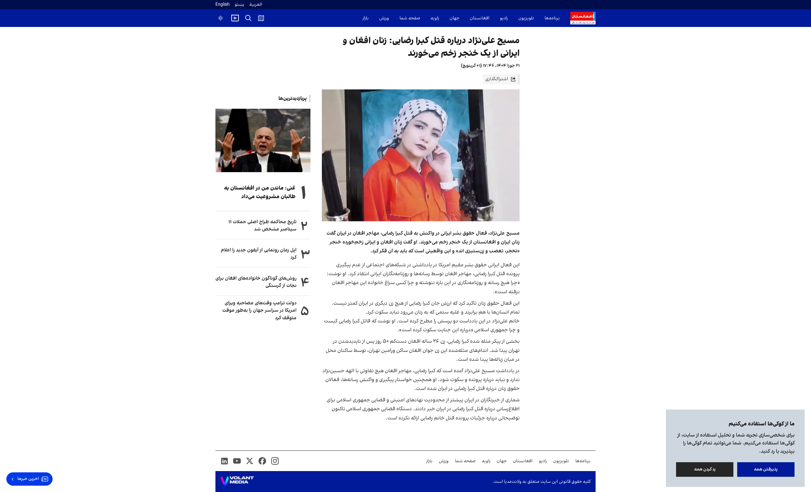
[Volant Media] (237, 481)
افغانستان (479, 18)
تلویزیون (526, 18)
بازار (365, 18)
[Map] (261, 18)
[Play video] (235, 18)
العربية (255, 4)
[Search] (248, 18)
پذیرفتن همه (766, 469)
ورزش (384, 18)
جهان (454, 18)
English (222, 4)
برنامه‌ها (552, 18)
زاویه (435, 18)
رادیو (504, 18)
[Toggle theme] (220, 18)
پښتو (239, 4)
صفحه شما (409, 18)
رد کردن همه (705, 469)
